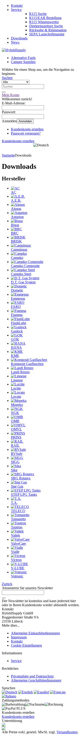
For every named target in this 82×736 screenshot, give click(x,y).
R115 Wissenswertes (44, 22)
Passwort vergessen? (26, 133)
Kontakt (17, 5)
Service (16, 10)
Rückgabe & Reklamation (48, 30)
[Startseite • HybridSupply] (14, 50)
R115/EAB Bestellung (45, 18)
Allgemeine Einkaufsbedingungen (35, 633)
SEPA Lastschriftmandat (46, 34)
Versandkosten (66, 732)
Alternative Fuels (23, 58)
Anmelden (25, 121)
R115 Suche (38, 14)
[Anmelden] (3, 598)
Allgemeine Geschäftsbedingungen (36, 680)
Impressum (19, 637)
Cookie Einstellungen (26, 645)
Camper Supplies (23, 62)
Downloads (19, 38)
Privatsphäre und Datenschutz (32, 676)
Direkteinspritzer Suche (46, 26)
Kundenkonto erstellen (27, 129)
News (15, 42)
